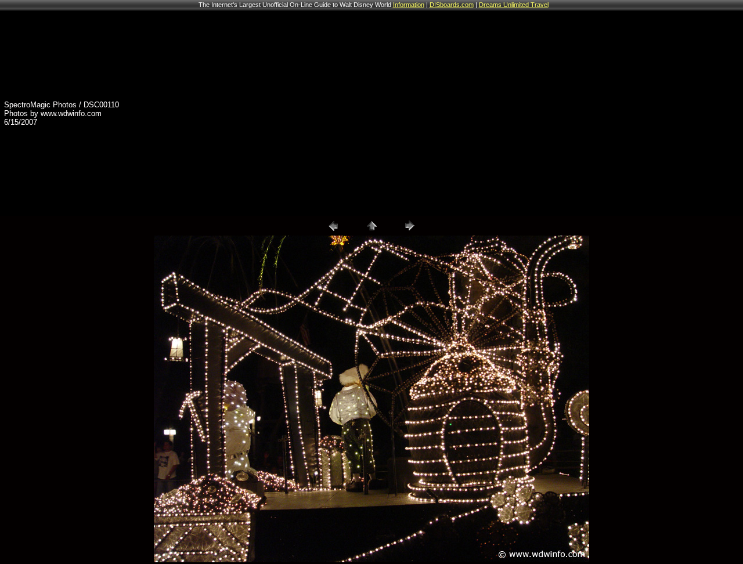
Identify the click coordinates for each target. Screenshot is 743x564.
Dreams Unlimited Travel (514, 4)
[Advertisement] (557, 113)
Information (408, 4)
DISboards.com (452, 4)
